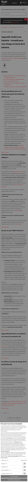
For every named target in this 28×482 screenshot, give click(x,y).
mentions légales (4, 457)
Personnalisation (5, 470)
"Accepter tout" (17, 441)
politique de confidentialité (13, 456)
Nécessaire (3, 460)
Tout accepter (14, 476)
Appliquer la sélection (14, 479)
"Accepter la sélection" (5, 451)
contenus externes (5, 473)
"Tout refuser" (9, 438)
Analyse (3, 463)
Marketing (3, 466)
